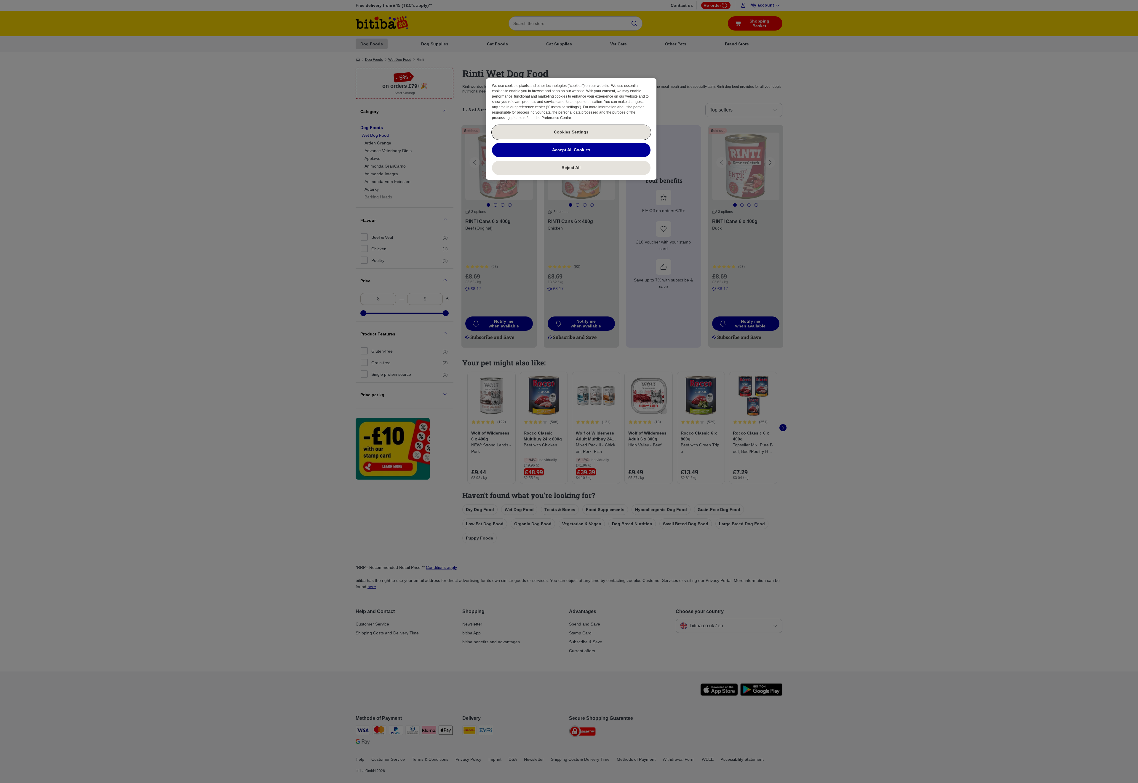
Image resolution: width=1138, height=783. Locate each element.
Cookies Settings (571, 132)
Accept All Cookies (571, 149)
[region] (571, 129)
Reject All (571, 167)
